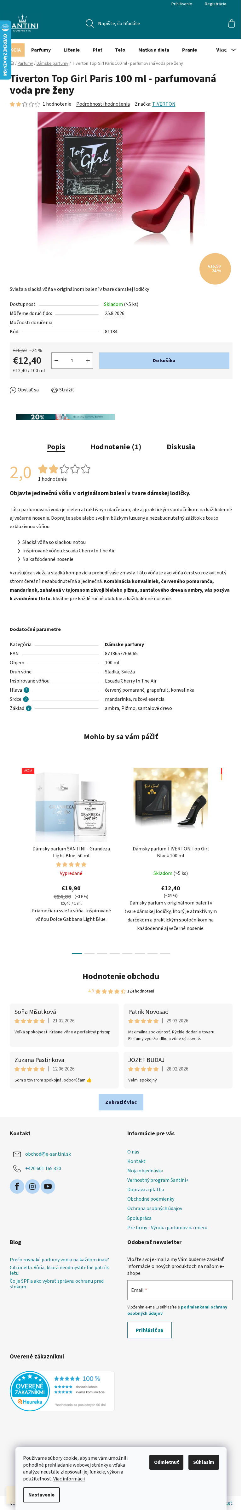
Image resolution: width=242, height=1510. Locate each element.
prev (15, 859)
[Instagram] (32, 1186)
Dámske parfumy (124, 644)
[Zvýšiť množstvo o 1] (88, 360)
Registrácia (215, 4)
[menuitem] (14, 50)
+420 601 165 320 (43, 1168)
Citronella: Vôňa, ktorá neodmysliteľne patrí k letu (59, 1270)
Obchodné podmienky (150, 1199)
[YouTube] (48, 1186)
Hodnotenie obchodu (121, 976)
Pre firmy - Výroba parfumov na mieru (167, 1227)
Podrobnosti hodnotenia (103, 104)
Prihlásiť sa (149, 1330)
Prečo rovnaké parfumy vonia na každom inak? (59, 1260)
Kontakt (136, 1161)
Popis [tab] (56, 446)
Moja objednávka (145, 1170)
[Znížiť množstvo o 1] (56, 360)
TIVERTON (164, 104)
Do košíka (164, 360)
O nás (133, 1151)
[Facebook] (17, 1186)
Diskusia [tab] (181, 446)
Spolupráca (139, 1218)
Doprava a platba (145, 1189)
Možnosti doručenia (31, 322)
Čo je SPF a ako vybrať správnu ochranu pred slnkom (57, 1284)
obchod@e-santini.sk (48, 1153)
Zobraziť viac (121, 1102)
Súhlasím (203, 1462)
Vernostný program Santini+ (158, 1180)
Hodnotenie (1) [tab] (115, 446)
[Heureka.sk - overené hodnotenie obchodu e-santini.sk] (62, 1391)
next (227, 859)
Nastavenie (41, 1494)
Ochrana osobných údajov (154, 1208)
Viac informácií (69, 1478)
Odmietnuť (166, 1462)
